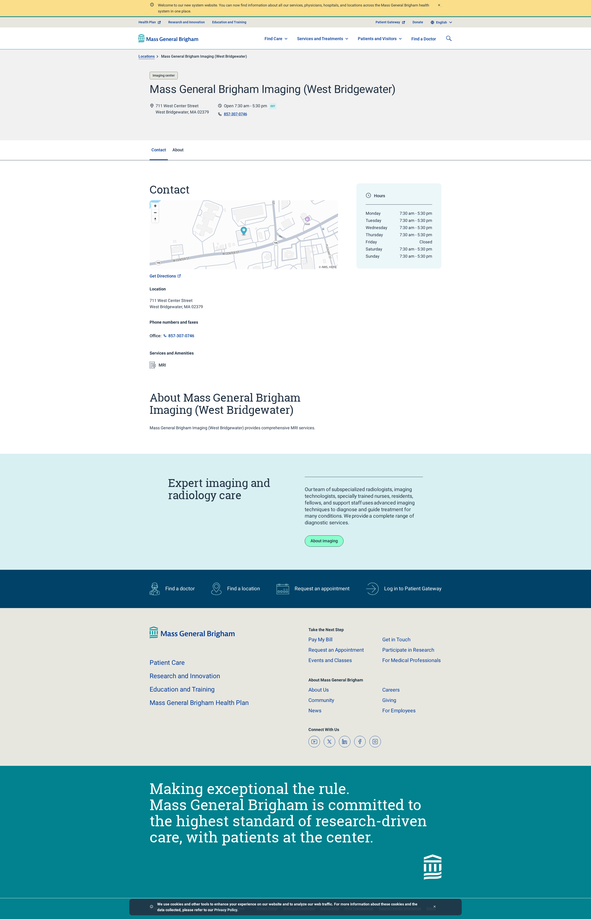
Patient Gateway (388, 22)
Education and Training (229, 22)
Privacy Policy (225, 910)
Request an (336, 650)
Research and (185, 676)
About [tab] (178, 149)
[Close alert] (438, 5)
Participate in (408, 650)
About (318, 690)
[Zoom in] (155, 206)
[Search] (448, 38)
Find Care (273, 38)
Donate (418, 22)
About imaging (324, 540)
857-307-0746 (235, 114)
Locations (147, 56)
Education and (182, 689)
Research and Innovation (186, 22)
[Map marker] (244, 231)
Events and (330, 660)
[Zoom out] (155, 212)
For (399, 710)
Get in (396, 639)
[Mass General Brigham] (168, 38)
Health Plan (147, 22)
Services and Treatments (320, 38)
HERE (333, 267)
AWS (325, 267)
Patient (167, 662)
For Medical (411, 660)
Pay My (320, 639)
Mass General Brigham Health (199, 703)
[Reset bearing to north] (155, 219)
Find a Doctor (423, 38)
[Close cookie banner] (434, 907)
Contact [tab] (158, 149)
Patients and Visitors (377, 38)
